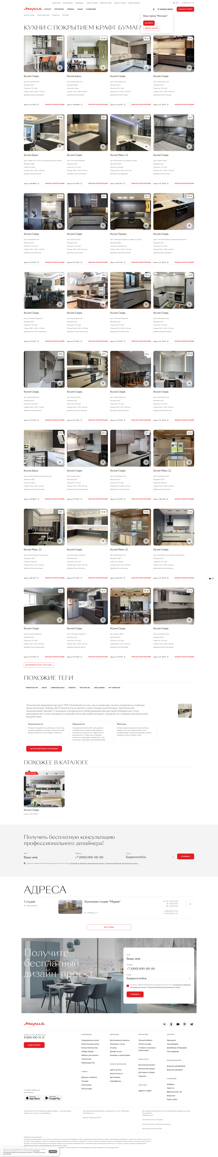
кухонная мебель (65, 1111)
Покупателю (143, 1034)
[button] (165, 9)
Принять (53, 1151)
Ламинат (72, 688)
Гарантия (142, 1076)
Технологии (86, 1059)
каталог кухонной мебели (41, 1113)
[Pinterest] (184, 1024)
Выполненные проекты (120, 1040)
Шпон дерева (99, 688)
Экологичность (116, 1073)
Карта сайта (172, 1099)
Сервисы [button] (70, 9)
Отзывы (113, 1048)
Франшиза (171, 1040)
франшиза (56, 3)
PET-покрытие (114, 688)
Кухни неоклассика (89, 1048)
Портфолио (114, 1034)
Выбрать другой (151, 28)
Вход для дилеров (174, 1060)
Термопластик (32, 688)
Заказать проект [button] (185, 9)
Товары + (85, 1071)
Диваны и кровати (89, 1077)
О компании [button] (91, 9)
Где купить (142, 1085)
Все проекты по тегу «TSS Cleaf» (39, 665)
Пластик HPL (85, 688)
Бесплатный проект (146, 1065)
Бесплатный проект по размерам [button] (44, 749)
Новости (170, 1088)
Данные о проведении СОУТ (92, 1117)
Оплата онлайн (144, 1044)
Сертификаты (115, 1081)
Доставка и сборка (146, 1072)
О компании (171, 1078)
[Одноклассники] (171, 1024)
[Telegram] (191, 1024)
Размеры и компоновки (120, 1055)
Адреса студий (144, 1091)
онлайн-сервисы (134, 3)
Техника (84, 1081)
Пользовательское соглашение (152, 1119)
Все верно (149, 23)
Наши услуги (143, 1059)
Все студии (109, 927)
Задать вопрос (34, 1045)
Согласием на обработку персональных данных (86, 863)
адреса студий (119, 3)
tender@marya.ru (88, 1113)
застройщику (68, 3)
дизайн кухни (28, 1113)
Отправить (185, 856)
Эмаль (44, 688)
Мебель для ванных (90, 1055)
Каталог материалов (118, 1064)
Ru (174, 3)
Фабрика (170, 1084)
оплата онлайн (92, 3)
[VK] (164, 1024)
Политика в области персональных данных (156, 1124)
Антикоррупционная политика (152, 1128)
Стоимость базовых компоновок (147, 1049)
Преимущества (88, 1063)
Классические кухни (90, 1044)
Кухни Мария (86, 1034)
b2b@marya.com (147, 1115)
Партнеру (170, 1034)
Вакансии (171, 1096)
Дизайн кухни (116, 1051)
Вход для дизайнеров (176, 1066)
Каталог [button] (47, 9)
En (177, 3)
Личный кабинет (145, 1040)
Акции (80, 9)
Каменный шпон (57, 688)
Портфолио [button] (59, 9)
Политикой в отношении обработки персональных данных (21, 1151)
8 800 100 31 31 (188, 3)
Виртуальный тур (174, 1092)
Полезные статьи (117, 1044)
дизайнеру (79, 3)
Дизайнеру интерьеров (177, 1048)
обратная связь (106, 3)
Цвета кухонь (116, 1070)
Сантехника (86, 1085)
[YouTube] (178, 1024)
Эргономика (115, 1077)
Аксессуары (86, 1089)
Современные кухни (90, 1040)
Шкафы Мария (87, 1051)
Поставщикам (173, 1051)
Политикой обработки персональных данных (121, 863)
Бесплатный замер (146, 1069)
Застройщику (172, 1044)
